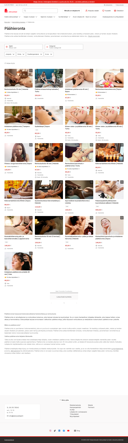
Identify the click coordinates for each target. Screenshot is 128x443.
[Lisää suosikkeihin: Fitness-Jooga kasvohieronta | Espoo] (31, 145)
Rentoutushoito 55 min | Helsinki (16, 89)
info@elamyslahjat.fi (16, 416)
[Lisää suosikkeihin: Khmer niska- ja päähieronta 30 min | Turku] (91, 107)
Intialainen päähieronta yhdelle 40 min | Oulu (17, 273)
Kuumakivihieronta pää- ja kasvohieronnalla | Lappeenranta (16, 237)
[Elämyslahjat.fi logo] (11, 11)
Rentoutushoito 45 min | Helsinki (47, 163)
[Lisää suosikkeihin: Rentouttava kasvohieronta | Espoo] (122, 70)
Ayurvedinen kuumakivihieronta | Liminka (77, 202)
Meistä (90, 405)
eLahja (72, 410)
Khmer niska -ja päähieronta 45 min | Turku (109, 127)
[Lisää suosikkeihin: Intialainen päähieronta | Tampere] (31, 107)
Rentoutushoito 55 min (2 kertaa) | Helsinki (47, 237)
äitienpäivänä (15, 351)
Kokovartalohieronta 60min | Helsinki (109, 163)
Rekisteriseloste (75, 405)
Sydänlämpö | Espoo (42, 126)
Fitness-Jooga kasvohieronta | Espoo (18, 163)
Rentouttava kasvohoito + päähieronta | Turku (74, 165)
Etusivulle (7, 22)
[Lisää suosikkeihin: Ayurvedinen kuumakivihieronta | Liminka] (91, 182)
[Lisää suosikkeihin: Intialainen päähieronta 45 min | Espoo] (91, 70)
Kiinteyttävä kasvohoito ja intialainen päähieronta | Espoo (109, 237)
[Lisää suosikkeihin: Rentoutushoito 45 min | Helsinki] (61, 145)
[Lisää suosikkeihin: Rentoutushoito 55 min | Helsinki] (31, 70)
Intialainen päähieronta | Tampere (17, 126)
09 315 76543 (14, 407)
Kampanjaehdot (75, 407)
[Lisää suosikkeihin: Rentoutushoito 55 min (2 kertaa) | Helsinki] (61, 217)
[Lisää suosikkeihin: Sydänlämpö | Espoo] (61, 107)
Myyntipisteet (74, 416)
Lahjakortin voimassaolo (78, 412)
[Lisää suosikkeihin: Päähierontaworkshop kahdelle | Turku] (61, 70)
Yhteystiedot (74, 414)
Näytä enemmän (94, 36)
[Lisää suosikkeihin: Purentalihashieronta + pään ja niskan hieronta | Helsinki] (91, 217)
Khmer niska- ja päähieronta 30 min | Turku (78, 127)
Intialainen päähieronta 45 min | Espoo (76, 90)
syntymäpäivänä (117, 349)
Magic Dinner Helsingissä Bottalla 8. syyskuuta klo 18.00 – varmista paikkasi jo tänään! (64, 2)
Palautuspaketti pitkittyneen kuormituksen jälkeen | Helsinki (106, 202)
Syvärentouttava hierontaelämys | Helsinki (47, 202)
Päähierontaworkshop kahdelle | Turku (47, 90)
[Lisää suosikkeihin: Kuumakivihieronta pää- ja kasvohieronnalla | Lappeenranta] (31, 217)
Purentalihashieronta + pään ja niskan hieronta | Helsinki (79, 237)
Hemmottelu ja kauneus (18, 22)
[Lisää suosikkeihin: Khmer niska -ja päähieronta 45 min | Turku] (122, 107)
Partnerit (91, 407)
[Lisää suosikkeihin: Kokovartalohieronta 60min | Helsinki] (122, 145)
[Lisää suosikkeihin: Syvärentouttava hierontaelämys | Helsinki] (61, 182)
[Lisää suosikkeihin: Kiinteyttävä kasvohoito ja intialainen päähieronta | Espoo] (122, 217)
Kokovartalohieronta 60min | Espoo (17, 201)
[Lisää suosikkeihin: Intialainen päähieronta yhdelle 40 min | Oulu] (31, 253)
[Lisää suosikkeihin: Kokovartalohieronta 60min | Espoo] (31, 182)
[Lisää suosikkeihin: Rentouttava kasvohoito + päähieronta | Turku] (91, 145)
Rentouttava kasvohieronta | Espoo (108, 89)
